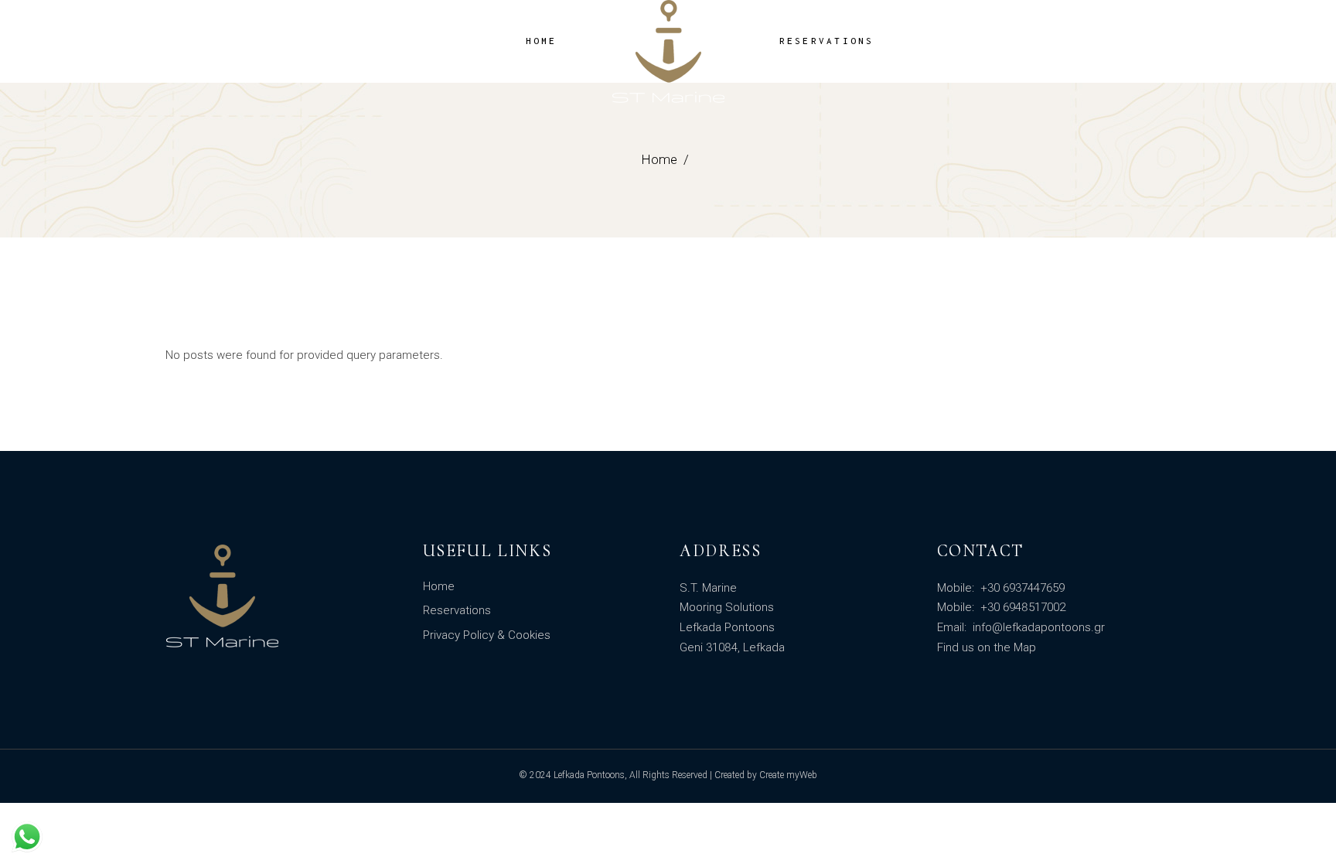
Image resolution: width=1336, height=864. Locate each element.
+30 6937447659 (1021, 588)
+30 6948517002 (1021, 607)
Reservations (457, 610)
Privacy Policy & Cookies (486, 635)
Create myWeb (788, 775)
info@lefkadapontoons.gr (1037, 627)
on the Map (1006, 647)
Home (439, 586)
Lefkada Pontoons (589, 775)
